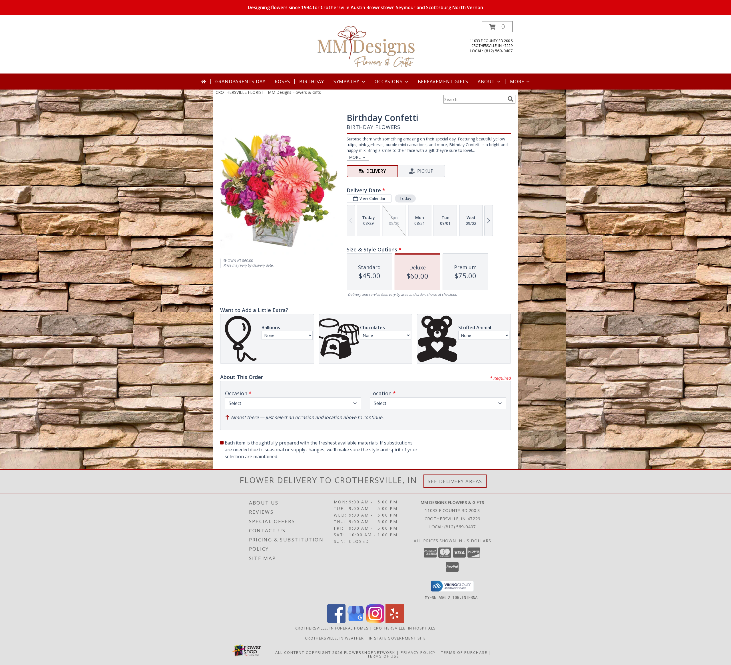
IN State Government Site (397, 638)
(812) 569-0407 (498, 50)
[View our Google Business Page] (356, 621)
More (517, 81)
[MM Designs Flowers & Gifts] (366, 47)
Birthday (311, 81)
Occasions (388, 81)
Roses (282, 81)
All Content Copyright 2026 (309, 652)
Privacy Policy (418, 652)
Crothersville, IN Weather (334, 638)
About (486, 81)
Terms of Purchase (464, 652)
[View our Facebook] (336, 621)
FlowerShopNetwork (369, 652)
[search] (510, 99)
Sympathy (347, 81)
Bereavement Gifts (443, 81)
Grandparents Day (240, 81)
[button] (497, 26)
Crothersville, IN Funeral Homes (332, 628)
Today (405, 198)
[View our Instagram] (375, 621)
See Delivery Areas (455, 481)
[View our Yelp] (394, 621)
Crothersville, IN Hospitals (404, 628)
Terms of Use (383, 656)
